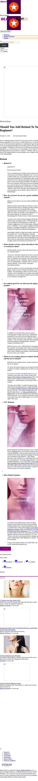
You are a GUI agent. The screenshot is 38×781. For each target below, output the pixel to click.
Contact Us (7, 754)
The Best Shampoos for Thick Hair (10, 655)
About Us (6, 752)
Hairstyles (7, 34)
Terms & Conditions (9, 760)
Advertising (7, 757)
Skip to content (4, 15)
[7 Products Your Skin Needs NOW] (17, 597)
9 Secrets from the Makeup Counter (10, 683)
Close (2, 48)
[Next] (4, 578)
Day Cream (26, 460)
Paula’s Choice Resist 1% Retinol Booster (19, 377)
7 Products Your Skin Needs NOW (10, 600)
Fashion (6, 38)
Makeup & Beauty (9, 36)
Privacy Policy (8, 759)
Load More (5, 548)
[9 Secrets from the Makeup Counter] (17, 680)
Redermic (15, 451)
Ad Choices (7, 755)
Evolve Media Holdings (23, 770)
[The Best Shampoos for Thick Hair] (17, 652)
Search (4, 45)
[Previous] (1, 578)
